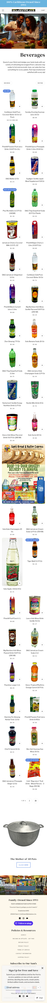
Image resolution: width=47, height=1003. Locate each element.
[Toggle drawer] (3, 10)
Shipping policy (23, 957)
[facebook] (20, 996)
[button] (11, 800)
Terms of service (23, 949)
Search (23, 935)
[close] (42, 968)
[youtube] (27, 996)
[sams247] (23, 10)
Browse (7, 83)
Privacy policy (23, 946)
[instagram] (23, 996)
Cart (43, 10)
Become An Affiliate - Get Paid (23, 938)
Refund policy (23, 942)
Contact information (23, 953)
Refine (40, 83)
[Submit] (38, 987)
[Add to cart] (20, 106)
